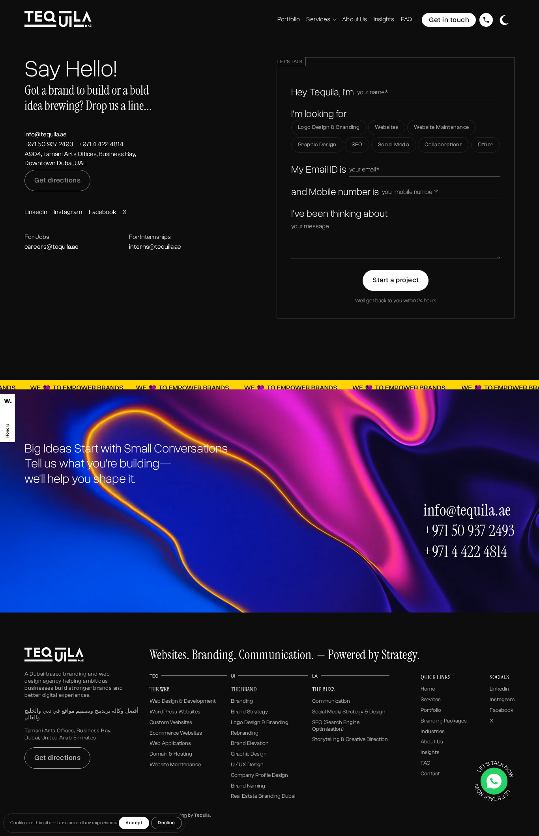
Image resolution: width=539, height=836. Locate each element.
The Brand (243, 689)
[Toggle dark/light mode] (504, 20)
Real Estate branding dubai (263, 796)
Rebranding (244, 733)
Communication (331, 701)
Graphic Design (249, 754)
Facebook (102, 212)
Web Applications (170, 743)
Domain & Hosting (171, 754)
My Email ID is (318, 169)
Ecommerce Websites (176, 733)
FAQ (425, 763)
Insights (430, 752)
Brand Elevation (250, 743)
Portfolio (431, 710)
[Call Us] (486, 20)
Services (431, 699)
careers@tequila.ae (51, 246)
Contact (430, 774)
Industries (433, 731)
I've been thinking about (339, 214)
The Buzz (323, 689)
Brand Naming (248, 786)
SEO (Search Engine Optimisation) (335, 725)
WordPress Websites (175, 712)
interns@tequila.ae (155, 246)
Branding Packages (444, 721)
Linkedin (35, 212)
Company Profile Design (259, 775)
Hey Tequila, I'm (322, 92)
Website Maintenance (175, 765)
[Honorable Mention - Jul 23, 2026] (7, 418)
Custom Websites (171, 722)
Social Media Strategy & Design (349, 712)
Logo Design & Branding (259, 722)
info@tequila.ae (45, 134)
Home (428, 689)
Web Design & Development (183, 701)
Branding (242, 701)
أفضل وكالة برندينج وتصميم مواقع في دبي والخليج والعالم (81, 714)
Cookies (18, 822)
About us (432, 742)
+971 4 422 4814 (101, 144)
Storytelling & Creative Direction (350, 739)
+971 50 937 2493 (48, 144)
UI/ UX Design (247, 765)
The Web (160, 689)
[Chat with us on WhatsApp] (493, 781)
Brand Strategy (249, 712)
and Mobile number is (335, 192)
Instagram (68, 212)
